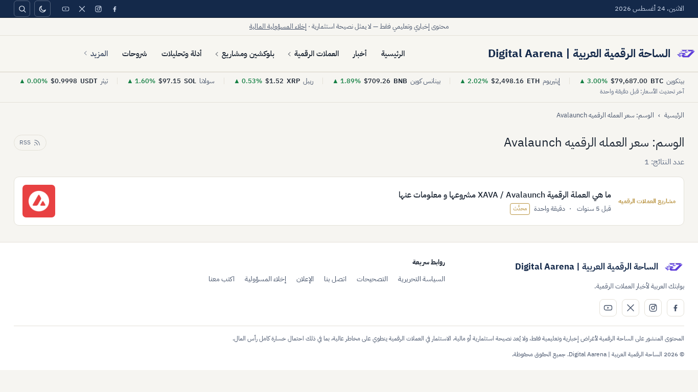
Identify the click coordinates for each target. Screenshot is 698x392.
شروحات (134, 53)
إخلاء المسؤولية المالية (278, 26)
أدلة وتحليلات (181, 53)
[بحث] (22, 9)
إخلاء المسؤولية (265, 279)
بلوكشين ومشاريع (248, 53)
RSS (25, 142)
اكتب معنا (221, 279)
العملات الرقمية (316, 53)
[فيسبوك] (114, 8)
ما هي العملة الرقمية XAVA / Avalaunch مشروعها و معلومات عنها (505, 195)
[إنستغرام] (98, 8)
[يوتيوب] (65, 8)
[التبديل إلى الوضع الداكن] (42, 9)
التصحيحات (372, 279)
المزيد (99, 53)
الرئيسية (393, 53)
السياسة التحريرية (421, 279)
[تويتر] (81, 8)
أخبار (360, 53)
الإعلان (305, 279)
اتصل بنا (335, 279)
